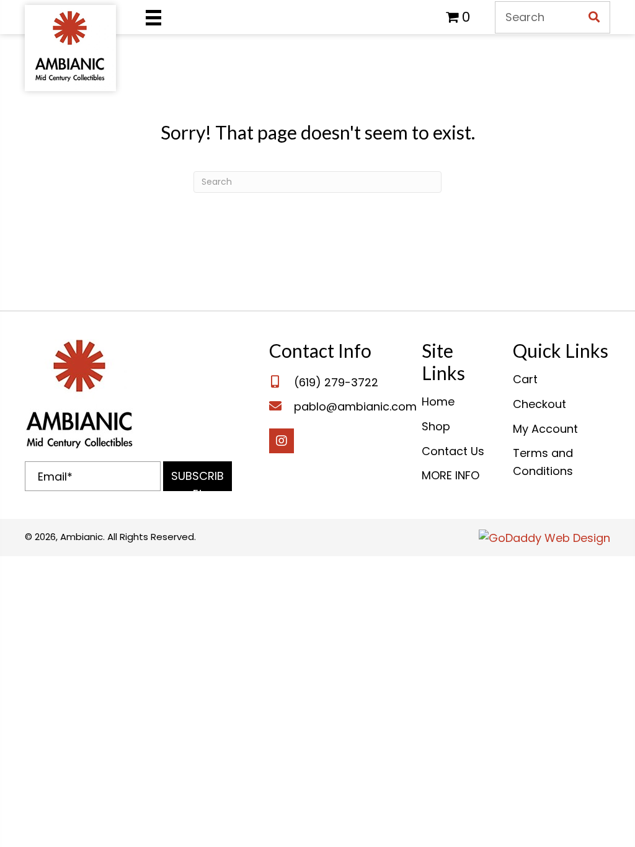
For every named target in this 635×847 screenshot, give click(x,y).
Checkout (539, 404)
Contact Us (453, 451)
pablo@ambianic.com (355, 406)
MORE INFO (450, 475)
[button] (197, 476)
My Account (545, 429)
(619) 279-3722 (336, 382)
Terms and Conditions (543, 462)
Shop (436, 426)
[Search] (594, 17)
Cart (525, 379)
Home (438, 401)
